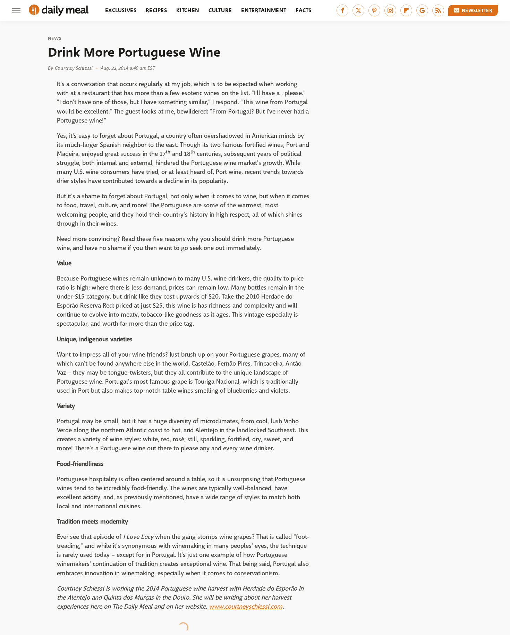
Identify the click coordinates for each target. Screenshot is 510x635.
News (54, 38)
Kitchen (187, 10)
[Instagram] (390, 10)
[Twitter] (358, 10)
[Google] (422, 10)
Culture (220, 10)
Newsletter (477, 10)
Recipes (156, 10)
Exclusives (120, 10)
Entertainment (263, 10)
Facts (304, 10)
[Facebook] (342, 10)
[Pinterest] (374, 10)
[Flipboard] (406, 10)
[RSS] (438, 10)
